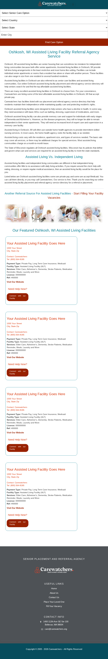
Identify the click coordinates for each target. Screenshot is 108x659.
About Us (54, 593)
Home (54, 588)
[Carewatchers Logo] (52, 4)
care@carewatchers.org (56, 629)
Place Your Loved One (54, 602)
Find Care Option (54, 42)
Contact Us (54, 597)
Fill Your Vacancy (54, 606)
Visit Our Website (15, 282)
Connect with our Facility (18, 297)
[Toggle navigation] (73, 4)
